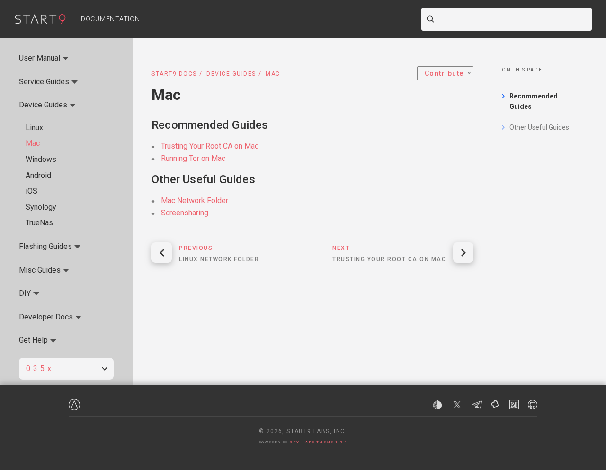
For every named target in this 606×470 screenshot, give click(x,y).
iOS (31, 190)
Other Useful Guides (539, 127)
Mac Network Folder (194, 200)
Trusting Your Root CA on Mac (209, 146)
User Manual (39, 57)
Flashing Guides (45, 246)
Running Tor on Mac (193, 158)
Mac (33, 143)
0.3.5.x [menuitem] (39, 368)
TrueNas (39, 222)
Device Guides (231, 74)
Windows (41, 159)
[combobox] (513, 19)
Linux (34, 127)
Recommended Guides (533, 101)
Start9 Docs (174, 74)
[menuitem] (445, 73)
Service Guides (44, 81)
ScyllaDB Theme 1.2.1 (319, 442)
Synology (41, 207)
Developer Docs (46, 316)
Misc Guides (40, 270)
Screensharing (184, 212)
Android (38, 175)
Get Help (33, 340)
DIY (25, 293)
